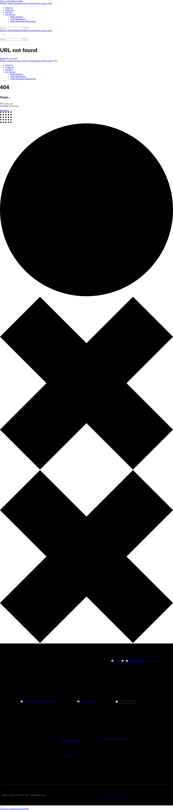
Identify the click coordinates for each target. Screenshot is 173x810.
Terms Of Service (112, 795)
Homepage (4, 110)
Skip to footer (17, 1)
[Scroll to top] (1, 806)
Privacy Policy (126, 795)
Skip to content (6, 1)
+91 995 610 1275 (68, 756)
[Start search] (26, 28)
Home (2, 58)
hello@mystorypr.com (70, 741)
